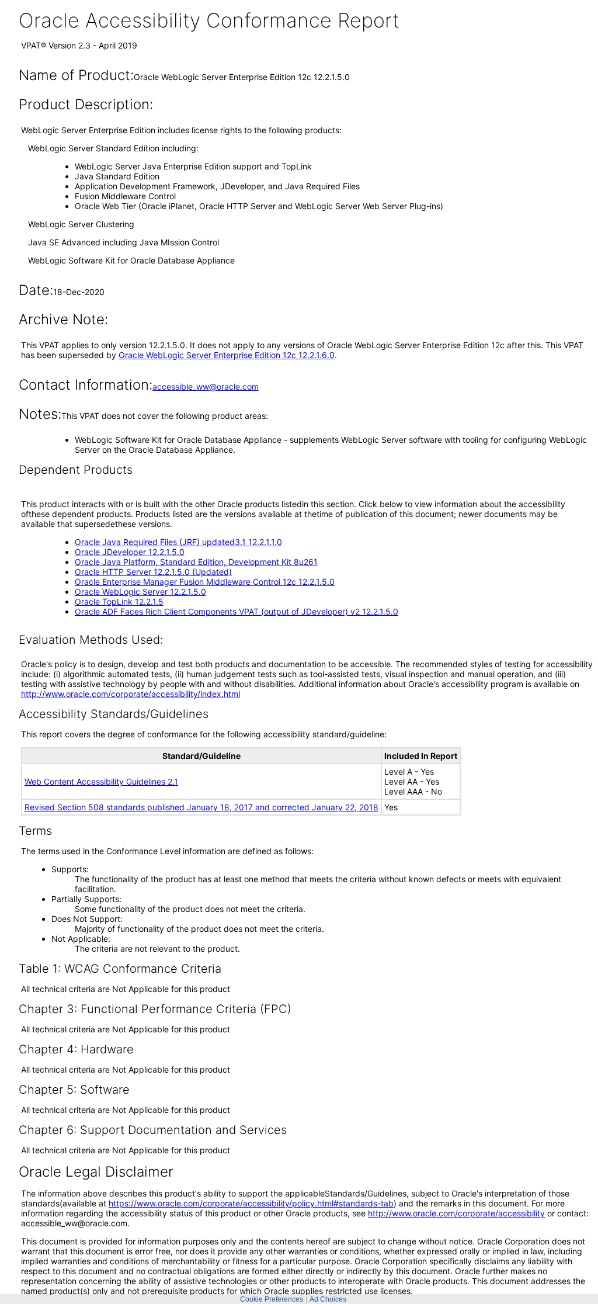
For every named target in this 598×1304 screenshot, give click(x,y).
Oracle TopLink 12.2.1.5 (119, 601)
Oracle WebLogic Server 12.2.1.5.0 (140, 591)
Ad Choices (328, 1299)
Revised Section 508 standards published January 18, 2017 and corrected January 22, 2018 (201, 807)
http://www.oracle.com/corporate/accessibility (456, 1213)
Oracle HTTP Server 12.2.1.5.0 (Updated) (153, 572)
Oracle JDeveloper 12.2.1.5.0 (130, 552)
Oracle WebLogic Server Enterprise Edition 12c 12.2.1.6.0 (227, 355)
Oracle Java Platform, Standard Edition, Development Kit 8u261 (196, 562)
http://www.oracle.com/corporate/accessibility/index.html (130, 694)
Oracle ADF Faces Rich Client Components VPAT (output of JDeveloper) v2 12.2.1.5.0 (236, 611)
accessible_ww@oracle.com (205, 386)
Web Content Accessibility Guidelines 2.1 (101, 781)
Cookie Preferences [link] (271, 1299)
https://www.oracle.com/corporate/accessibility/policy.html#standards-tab (251, 1203)
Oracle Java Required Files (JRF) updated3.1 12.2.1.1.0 (178, 542)
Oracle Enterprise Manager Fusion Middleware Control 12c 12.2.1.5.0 (205, 582)
